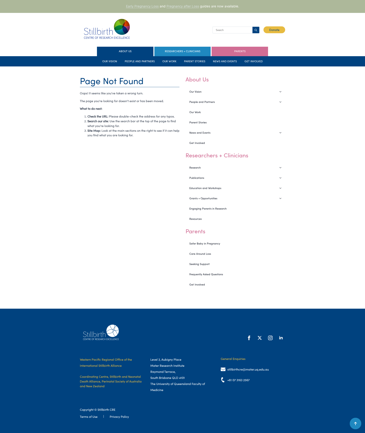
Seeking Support (199, 264)
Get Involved (253, 61)
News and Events (225, 61)
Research (195, 167)
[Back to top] (355, 423)
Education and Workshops (205, 188)
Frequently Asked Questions (206, 274)
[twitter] (260, 338)
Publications (196, 178)
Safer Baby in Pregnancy (204, 243)
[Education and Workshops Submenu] (281, 188)
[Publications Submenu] (281, 178)
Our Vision (109, 61)
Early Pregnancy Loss (142, 6)
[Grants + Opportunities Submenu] (281, 198)
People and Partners (140, 61)
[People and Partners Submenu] (281, 102)
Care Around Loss (200, 254)
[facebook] (249, 338)
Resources (195, 219)
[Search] (255, 30)
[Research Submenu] (281, 167)
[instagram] (270, 338)
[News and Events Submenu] (281, 133)
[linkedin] (281, 338)
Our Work (169, 61)
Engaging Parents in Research (208, 208)
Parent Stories (194, 61)
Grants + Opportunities (203, 198)
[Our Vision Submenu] (281, 92)
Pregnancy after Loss (183, 6)
